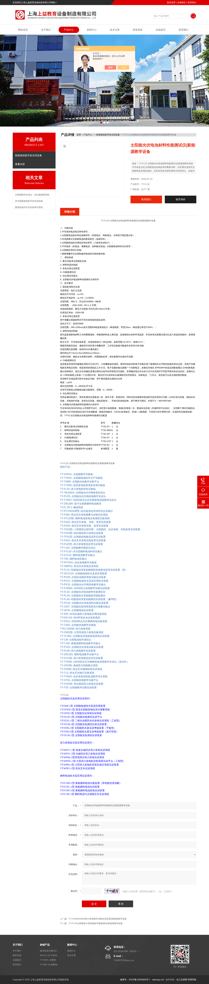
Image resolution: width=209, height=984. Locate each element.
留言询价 (180, 199)
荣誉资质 (138, 29)
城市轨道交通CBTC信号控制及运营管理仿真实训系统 (50, 951)
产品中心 (69, 29)
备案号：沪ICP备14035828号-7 (135, 979)
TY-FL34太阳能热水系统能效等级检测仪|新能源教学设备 (96, 923)
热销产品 (45, 944)
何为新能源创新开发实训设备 (29, 201)
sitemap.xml (158, 979)
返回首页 (171, 2)
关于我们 (46, 29)
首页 (79, 134)
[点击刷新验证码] (112, 891)
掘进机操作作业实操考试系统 (29, 207)
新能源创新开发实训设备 (108, 134)
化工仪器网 (181, 979)
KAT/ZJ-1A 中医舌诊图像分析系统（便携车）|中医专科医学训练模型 (50, 955)
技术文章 (115, 29)
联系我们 (192, 2)
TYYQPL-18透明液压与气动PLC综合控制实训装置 (50, 960)
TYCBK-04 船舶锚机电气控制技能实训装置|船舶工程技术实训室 (50, 964)
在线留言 (181, 2)
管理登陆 (192, 979)
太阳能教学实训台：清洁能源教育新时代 (34, 194)
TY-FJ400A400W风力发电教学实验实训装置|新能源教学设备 (98, 919)
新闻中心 (92, 29)
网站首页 (23, 29)
